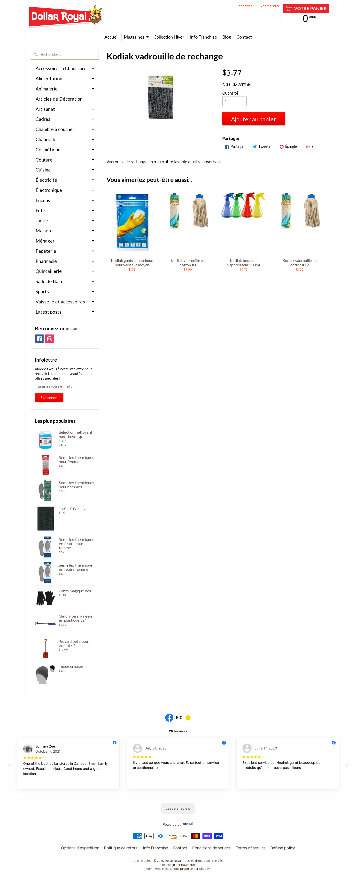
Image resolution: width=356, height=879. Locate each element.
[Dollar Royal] (65, 16)
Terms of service (251, 848)
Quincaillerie (49, 271)
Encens (43, 200)
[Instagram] (49, 338)
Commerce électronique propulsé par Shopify (178, 869)
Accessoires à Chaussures (62, 68)
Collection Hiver (169, 37)
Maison (43, 230)
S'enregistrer (269, 6)
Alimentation (49, 78)
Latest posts (49, 312)
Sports (42, 291)
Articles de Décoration (59, 99)
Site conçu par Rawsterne (178, 865)
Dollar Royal (173, 861)
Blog (226, 37)
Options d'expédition (80, 848)
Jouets (42, 220)
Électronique (49, 190)
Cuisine (43, 169)
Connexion (245, 6)
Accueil (111, 37)
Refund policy (283, 848)
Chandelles (47, 139)
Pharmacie (46, 261)
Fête (40, 210)
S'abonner (49, 397)
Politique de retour (121, 848)
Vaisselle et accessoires (60, 301)
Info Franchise (203, 37)
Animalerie (47, 88)
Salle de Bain (49, 281)
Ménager (45, 241)
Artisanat (45, 109)
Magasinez (134, 37)
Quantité (230, 93)
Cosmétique (48, 149)
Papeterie (46, 251)
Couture (44, 160)
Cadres (43, 119)
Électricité (46, 180)
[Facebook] (39, 338)
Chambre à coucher (55, 129)
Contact (244, 37)
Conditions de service (211, 848)
